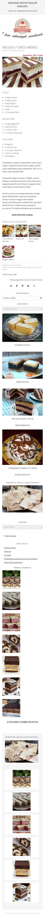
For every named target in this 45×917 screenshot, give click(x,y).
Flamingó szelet (22, 345)
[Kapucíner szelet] (11, 695)
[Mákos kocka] (22, 378)
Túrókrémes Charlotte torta (22, 468)
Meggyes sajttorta (8, 259)
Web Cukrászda (22, 27)
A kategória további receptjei (22, 722)
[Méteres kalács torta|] (22, 415)
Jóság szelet (19, 239)
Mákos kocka (22, 382)
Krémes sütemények (15, 265)
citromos (10, 267)
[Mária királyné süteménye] (11, 673)
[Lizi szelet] (11, 631)
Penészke (7, 551)
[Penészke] (11, 609)
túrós (40, 267)
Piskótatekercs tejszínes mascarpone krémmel (20, 559)
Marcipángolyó (22, 425)
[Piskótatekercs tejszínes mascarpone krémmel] (11, 652)
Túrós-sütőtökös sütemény (7, 240)
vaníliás (4, 269)
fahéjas (15, 267)
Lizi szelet (7, 555)
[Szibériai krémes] (11, 588)
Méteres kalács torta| (22, 419)
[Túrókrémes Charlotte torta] (22, 464)
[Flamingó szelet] (22, 341)
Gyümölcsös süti (22, 474)
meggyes (29, 267)
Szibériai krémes (10, 548)
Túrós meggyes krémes (34, 240)
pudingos (35, 267)
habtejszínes (22, 267)
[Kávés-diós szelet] (11, 716)
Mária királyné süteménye (13, 562)
